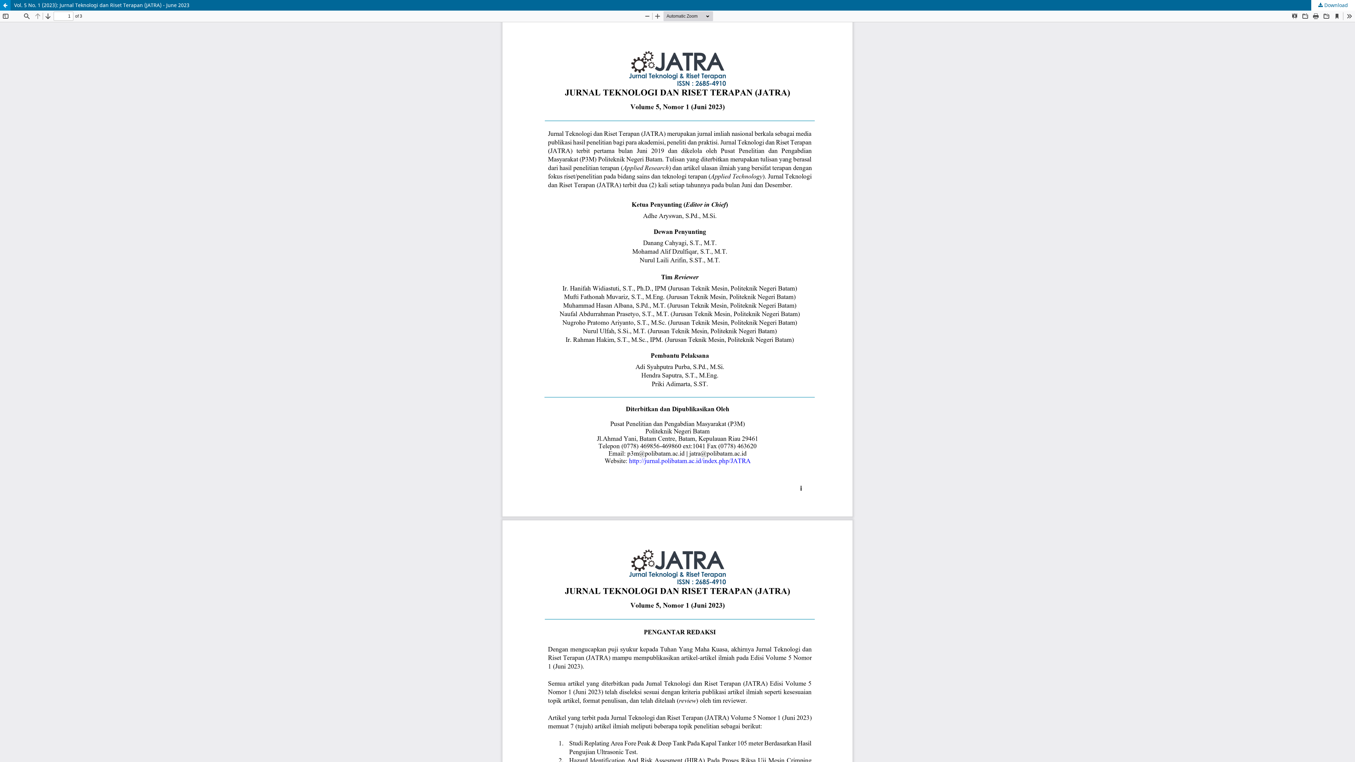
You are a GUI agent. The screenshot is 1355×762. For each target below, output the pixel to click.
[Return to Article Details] (5, 5)
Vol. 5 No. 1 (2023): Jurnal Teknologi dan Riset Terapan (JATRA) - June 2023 (101, 5)
